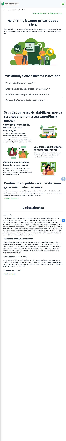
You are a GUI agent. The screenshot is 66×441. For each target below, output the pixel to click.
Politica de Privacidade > (11, 198)
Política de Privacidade (46, 13)
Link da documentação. (9, 274)
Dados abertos (58, 13)
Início (4, 10)
